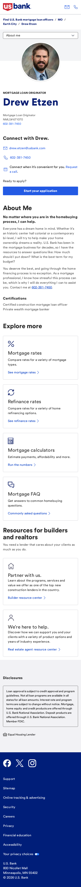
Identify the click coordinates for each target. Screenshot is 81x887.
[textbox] (40, 706)
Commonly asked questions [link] (27, 513)
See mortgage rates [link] (22, 372)
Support (9, 779)
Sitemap (9, 788)
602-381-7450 (12, 123)
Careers (9, 816)
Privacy (8, 826)
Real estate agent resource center (32, 649)
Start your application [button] (40, 191)
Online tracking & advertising (24, 797)
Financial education (17, 835)
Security (9, 807)
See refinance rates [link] (21, 421)
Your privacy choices (18, 854)
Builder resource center (25, 598)
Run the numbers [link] (20, 465)
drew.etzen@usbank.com (27, 148)
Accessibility (12, 844)
